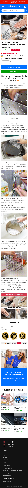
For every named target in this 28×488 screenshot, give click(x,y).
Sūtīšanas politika (7, 475)
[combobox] (14, 10)
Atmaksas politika (7, 468)
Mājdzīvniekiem (7, 460)
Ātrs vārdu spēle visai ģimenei (20, 408)
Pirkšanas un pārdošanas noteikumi (12, 470)
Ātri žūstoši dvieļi (6, 407)
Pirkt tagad (14, 71)
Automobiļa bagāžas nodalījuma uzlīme (7, 427)
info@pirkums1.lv (7, 481)
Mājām (4, 455)
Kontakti (5, 462)
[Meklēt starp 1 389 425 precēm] (25, 10)
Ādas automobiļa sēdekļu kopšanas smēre (19, 428)
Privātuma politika (7, 473)
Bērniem (5, 457)
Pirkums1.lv (10, 486)
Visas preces (6, 453)
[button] (3, 7)
